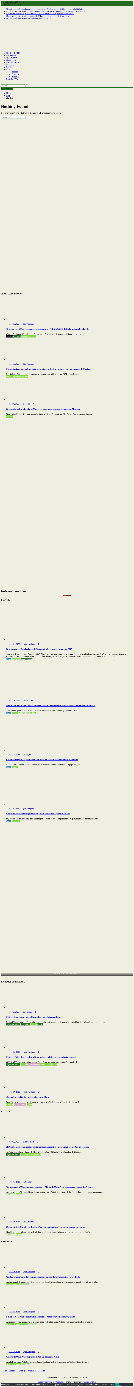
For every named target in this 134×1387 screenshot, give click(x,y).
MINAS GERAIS (13, 62)
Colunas (9, 1104)
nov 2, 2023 (14, 1012)
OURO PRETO (13, 53)
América (15, 76)
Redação (27, 404)
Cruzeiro (15, 74)
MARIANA (11, 55)
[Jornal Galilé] (2, 48)
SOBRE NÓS (12, 79)
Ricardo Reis (29, 700)
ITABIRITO (11, 58)
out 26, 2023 (14, 1052)
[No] (120, 1385)
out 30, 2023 (14, 1222)
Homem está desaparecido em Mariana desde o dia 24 (28, 18)
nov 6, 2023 (14, 324)
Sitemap (22, 1371)
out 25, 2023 (14, 700)
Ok (117, 1385)
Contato (4, 1371)
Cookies (41, 1371)
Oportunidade (26, 659)
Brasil (8, 659)
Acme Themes (90, 1382)
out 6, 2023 (14, 808)
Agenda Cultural (13, 1024)
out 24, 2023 (14, 1312)
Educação (16, 713)
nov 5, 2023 (14, 364)
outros (54, 1064)
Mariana (24, 376)
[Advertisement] (67, 568)
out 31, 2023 (14, 644)
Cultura (33, 1024)
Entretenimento (33, 1064)
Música (40, 1024)
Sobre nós (13, 1371)
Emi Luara (27, 1012)
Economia (16, 659)
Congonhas (11, 60)
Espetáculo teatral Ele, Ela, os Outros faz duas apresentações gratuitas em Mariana (40, 14)
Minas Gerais (45, 1064)
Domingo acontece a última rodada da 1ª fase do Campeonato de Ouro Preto (37, 16)
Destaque (25, 336)
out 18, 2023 (14, 754)
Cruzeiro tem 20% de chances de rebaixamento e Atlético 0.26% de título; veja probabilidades (44, 9)
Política (9, 67)
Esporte (15, 767)
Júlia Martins (29, 1222)
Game (29, 1104)
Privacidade (32, 1371)
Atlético (15, 72)
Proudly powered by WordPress (51, 1382)
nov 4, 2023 (14, 404)
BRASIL (10, 65)
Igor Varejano (29, 324)
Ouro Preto (24, 713)
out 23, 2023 (14, 1092)
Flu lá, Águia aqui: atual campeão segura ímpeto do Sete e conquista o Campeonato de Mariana (45, 11)
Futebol (9, 69)
